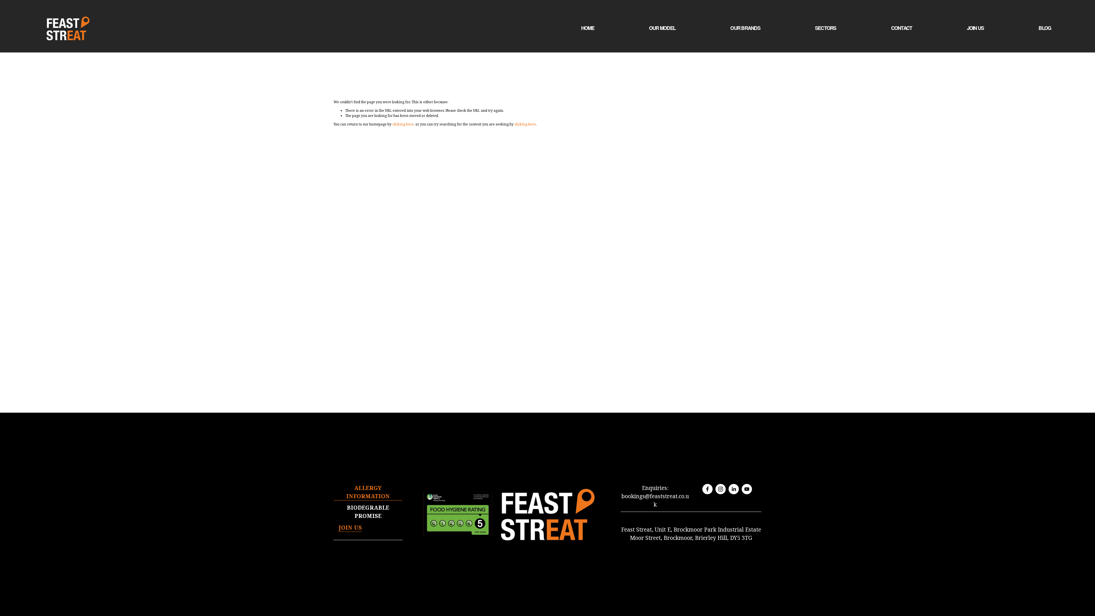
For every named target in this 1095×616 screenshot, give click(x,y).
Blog (1045, 28)
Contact (901, 28)
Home (587, 28)
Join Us (975, 28)
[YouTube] (747, 489)
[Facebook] (707, 489)
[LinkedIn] (734, 489)
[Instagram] (720, 489)
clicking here (403, 124)
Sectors (825, 28)
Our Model (662, 28)
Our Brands (745, 28)
